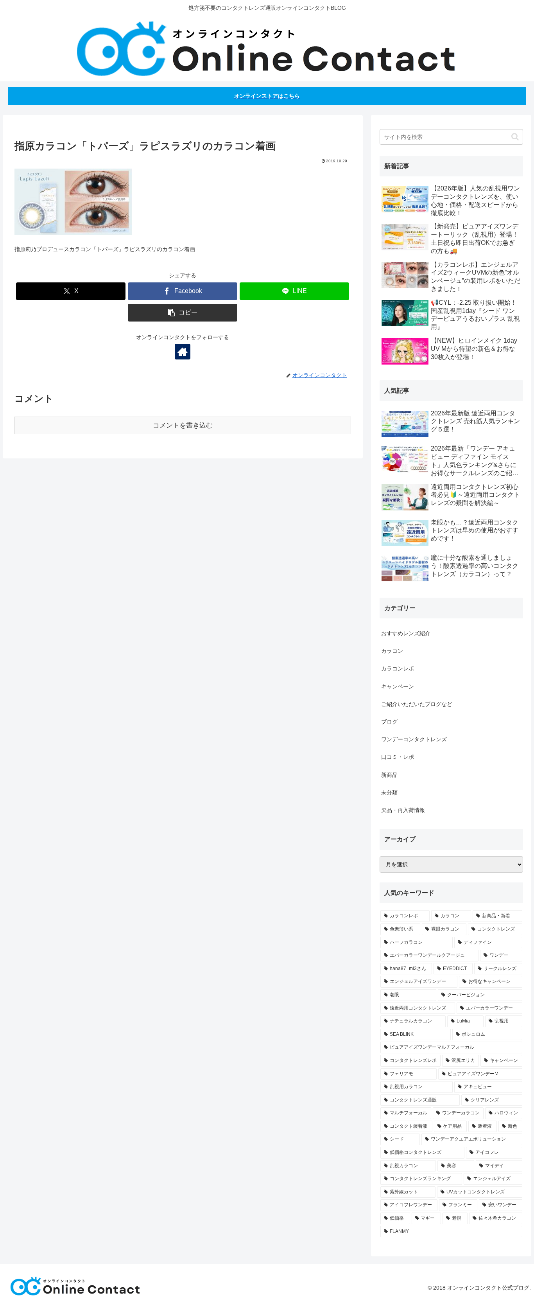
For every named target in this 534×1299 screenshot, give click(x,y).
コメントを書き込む (183, 425)
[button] (182, 313)
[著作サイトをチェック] (182, 351)
